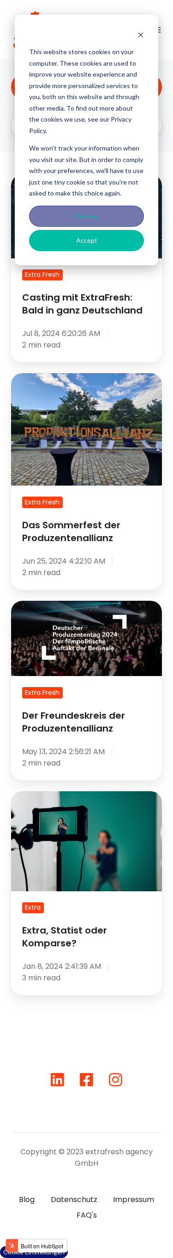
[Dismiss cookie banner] (140, 34)
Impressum (133, 1199)
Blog (27, 1199)
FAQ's (87, 1215)
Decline (86, 216)
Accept (86, 240)
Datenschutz (74, 1199)
